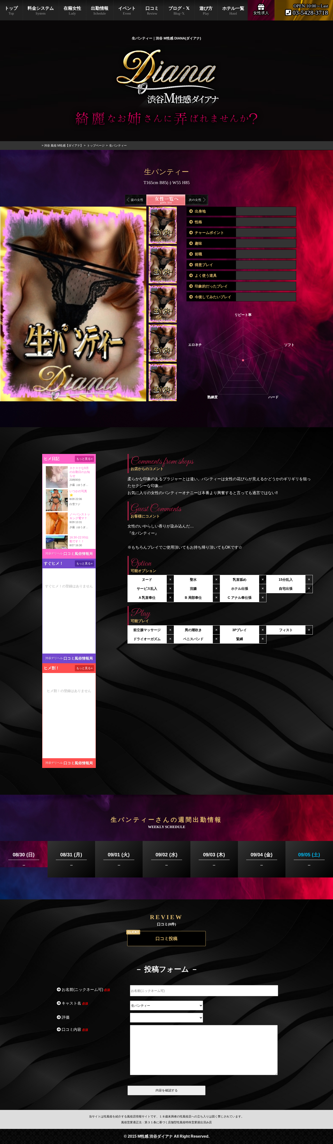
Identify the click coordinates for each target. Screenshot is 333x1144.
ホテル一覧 (233, 10)
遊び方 (206, 10)
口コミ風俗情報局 (78, 554)
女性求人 (261, 13)
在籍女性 (72, 10)
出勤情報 (99, 10)
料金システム (41, 10)
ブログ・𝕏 (179, 10)
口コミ (152, 10)
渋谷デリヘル (54, 553)
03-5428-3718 (309, 12)
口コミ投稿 (166, 938)
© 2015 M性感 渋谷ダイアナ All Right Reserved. (166, 1136)
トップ (11, 10)
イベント (127, 10)
